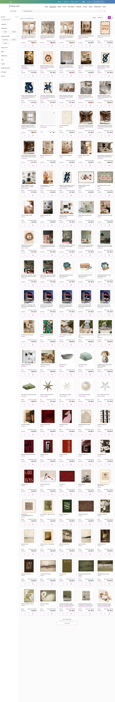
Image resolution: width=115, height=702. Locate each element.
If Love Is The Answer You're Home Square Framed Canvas (66, 66)
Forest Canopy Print (63, 514)
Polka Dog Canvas (63, 424)
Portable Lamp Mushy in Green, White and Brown (104, 365)
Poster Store (100, 37)
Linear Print (62, 484)
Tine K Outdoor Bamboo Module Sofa (85, 335)
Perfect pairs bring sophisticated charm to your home (85, 36)
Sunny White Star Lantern (84, 394)
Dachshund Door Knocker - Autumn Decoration (27, 246)
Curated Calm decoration (27, 334)
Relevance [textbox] (100, 17)
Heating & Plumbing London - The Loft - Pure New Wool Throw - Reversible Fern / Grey (67, 604)
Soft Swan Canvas (44, 603)
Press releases (70, 6)
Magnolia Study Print (102, 514)
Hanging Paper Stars (26, 364)
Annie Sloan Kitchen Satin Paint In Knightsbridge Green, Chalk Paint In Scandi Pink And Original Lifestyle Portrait (48, 246)
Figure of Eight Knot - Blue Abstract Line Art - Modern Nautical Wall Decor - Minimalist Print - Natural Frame (104, 66)
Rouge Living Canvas (45, 424)
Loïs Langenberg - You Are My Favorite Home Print (47, 186)
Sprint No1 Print (24, 544)
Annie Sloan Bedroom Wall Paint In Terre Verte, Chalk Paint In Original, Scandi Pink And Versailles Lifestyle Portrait (85, 246)
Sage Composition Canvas (27, 603)
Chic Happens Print (101, 454)
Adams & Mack (43, 68)
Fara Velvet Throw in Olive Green (28, 394)
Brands (59, 6)
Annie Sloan (43, 248)
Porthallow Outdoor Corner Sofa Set (104, 335)
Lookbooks (78, 6)
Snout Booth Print (44, 454)
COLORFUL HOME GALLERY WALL (104, 215)
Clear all (16, 16)
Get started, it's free (98, 1)
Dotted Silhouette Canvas (84, 424)
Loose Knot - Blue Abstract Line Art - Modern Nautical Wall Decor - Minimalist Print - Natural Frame (48, 96)
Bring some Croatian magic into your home (85, 66)
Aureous (61, 68)
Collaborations (97, 6)
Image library (52, 6)
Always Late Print (63, 454)
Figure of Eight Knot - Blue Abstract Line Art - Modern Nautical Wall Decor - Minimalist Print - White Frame (28, 186)
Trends (64, 6)
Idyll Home (61, 336)
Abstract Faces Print (83, 514)
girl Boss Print (24, 484)
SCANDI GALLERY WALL (45, 215)
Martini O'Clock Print (45, 484)
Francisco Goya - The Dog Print (47, 544)
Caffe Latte (24, 38)
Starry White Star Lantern (103, 394)
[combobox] (102, 17)
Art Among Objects (25, 424)
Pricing (72, 1)
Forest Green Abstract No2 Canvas (84, 574)
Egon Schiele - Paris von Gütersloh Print (102, 485)
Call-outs (85, 6)
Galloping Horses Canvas (103, 574)
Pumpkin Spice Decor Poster (103, 35)
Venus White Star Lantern (65, 394)
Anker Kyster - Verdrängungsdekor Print (27, 515)
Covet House (62, 98)
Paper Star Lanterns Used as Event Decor (27, 66)
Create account (48, 120)
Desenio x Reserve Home (46, 155)
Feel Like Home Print (64, 125)
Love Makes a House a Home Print (104, 186)
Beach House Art (101, 68)
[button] (11, 1)
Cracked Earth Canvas (45, 574)
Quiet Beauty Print (101, 544)
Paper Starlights (25, 68)
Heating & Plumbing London (65, 606)
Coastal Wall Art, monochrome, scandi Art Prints (66, 216)
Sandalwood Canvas (26, 574)
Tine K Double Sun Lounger (65, 334)
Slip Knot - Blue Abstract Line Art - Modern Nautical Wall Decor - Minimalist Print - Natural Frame (28, 96)
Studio (104, 6)
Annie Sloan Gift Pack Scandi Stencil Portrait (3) (104, 275)
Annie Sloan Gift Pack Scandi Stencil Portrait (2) (66, 275)
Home (46, 6)
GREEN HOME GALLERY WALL (85, 215)
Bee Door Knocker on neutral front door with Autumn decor (47, 66)
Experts (90, 6)
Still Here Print (81, 484)
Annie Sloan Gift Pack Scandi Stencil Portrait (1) (85, 275)
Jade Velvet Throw (82, 364)
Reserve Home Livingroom (65, 155)
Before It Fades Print (64, 544)
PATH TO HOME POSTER (26, 215)
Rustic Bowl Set (62, 364)
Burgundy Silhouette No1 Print (28, 454)
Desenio (80, 38)
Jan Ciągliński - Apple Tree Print (47, 514)
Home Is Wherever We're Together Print (84, 186)
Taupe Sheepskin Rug (45, 364)
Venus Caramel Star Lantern (46, 394)
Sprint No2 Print (82, 544)
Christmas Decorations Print (46, 334)
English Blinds (43, 127)
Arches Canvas (62, 574)
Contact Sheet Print (102, 424)
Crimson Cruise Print (83, 454)
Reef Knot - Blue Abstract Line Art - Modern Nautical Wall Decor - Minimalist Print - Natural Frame (67, 186)
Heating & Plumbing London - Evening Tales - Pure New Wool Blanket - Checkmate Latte (85, 604)
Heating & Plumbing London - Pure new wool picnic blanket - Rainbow (104, 604)
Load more (67, 623)
